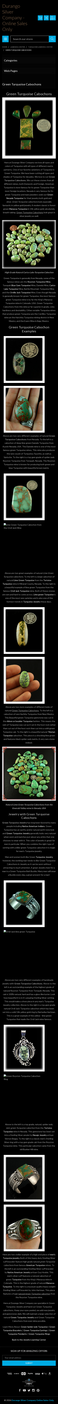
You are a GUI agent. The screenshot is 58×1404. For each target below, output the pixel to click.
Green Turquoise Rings (39, 1334)
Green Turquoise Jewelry (18, 833)
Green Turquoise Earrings (35, 1330)
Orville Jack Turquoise (20, 292)
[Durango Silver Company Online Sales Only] (29, 1382)
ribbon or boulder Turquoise (20, 721)
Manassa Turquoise (18, 209)
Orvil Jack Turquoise (19, 591)
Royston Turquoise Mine (39, 281)
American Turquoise (35, 1265)
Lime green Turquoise (43, 594)
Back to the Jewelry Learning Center (29, 1339)
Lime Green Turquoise (24, 580)
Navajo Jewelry (40, 1135)
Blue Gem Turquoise (20, 285)
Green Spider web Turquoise (34, 1326)
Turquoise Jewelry (31, 601)
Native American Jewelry (18, 1272)
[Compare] (46, 17)
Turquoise (17, 1279)
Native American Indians (33, 826)
